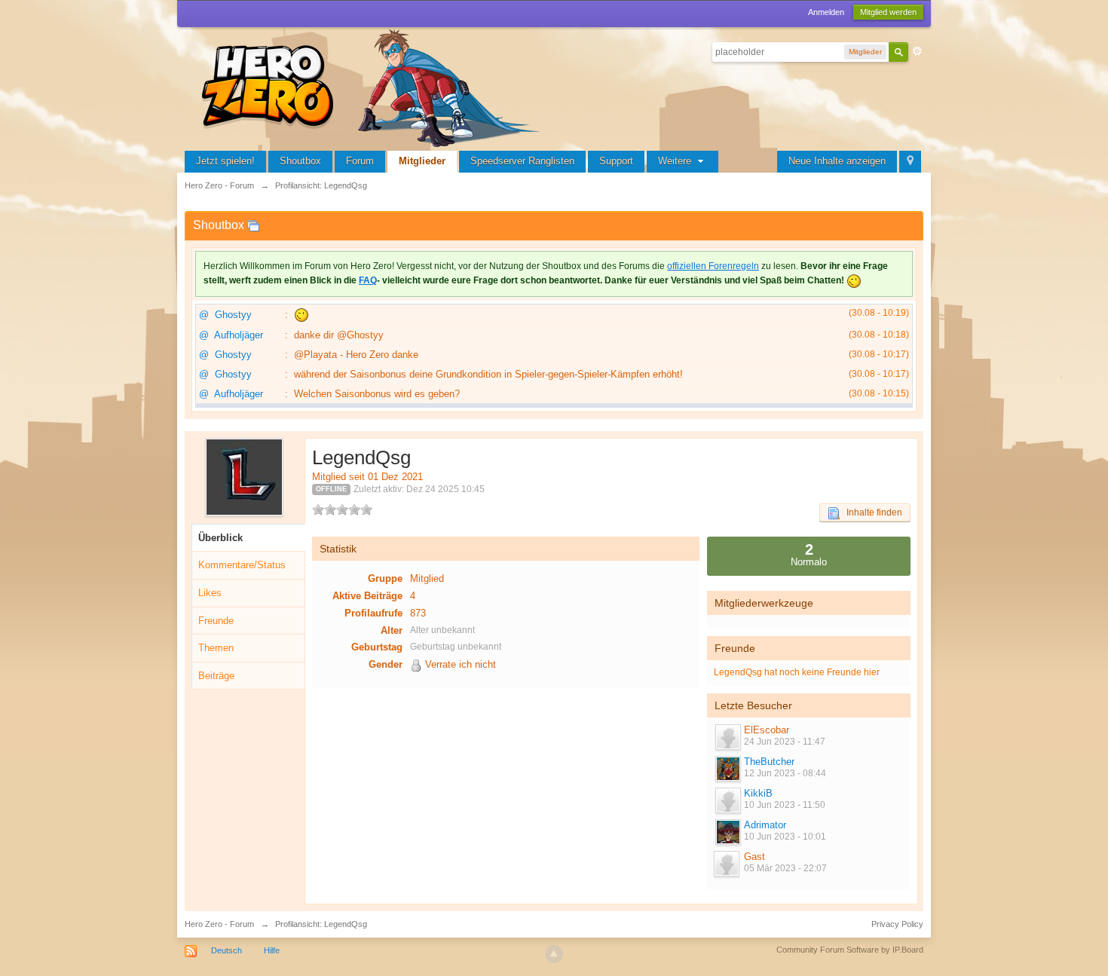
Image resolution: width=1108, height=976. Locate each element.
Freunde (216, 620)
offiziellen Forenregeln (713, 266)
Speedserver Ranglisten (522, 161)
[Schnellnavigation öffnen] (910, 162)
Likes (210, 592)
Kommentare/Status (242, 565)
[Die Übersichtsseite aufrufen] (373, 86)
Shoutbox (300, 161)
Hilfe (272, 950)
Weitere (676, 161)
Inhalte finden (871, 512)
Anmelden (826, 12)
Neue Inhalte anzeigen (837, 161)
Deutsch (226, 950)
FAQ (368, 280)
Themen (216, 647)
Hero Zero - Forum (219, 924)
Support (616, 161)
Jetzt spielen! (225, 161)
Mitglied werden (888, 12)
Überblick (220, 537)
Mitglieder (422, 161)
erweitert (917, 51)
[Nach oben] (554, 954)
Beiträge (216, 675)
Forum (360, 161)
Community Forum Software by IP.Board (849, 949)
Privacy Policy (897, 924)
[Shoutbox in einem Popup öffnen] (253, 225)
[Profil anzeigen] (727, 737)
